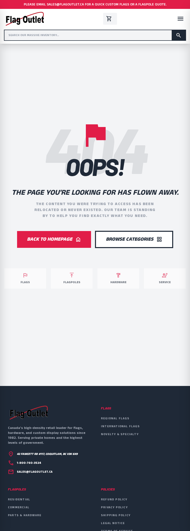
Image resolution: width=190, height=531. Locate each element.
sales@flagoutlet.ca (34, 472)
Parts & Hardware (24, 515)
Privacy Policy (114, 507)
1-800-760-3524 (29, 463)
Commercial (18, 507)
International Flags (120, 426)
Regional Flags (115, 418)
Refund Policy (114, 499)
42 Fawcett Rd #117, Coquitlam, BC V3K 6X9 (47, 454)
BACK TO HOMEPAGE (54, 239)
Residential (19, 499)
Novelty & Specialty (120, 434)
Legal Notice (113, 523)
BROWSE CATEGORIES (134, 239)
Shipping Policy (115, 515)
